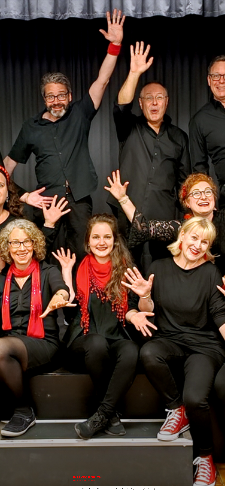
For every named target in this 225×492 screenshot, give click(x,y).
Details (84, 489)
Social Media (119, 489)
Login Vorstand (146, 489)
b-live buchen (101, 489)
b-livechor (75, 489)
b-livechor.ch (87, 477)
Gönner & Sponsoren (133, 489)
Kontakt (91, 489)
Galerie (110, 489)
